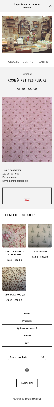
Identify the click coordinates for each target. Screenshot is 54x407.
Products (12, 62)
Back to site (27, 383)
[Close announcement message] (50, 5)
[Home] (27, 34)
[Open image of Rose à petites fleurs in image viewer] (27, 130)
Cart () (44, 62)
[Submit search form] (43, 357)
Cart (27, 342)
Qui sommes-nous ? (27, 328)
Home (27, 313)
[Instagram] (27, 370)
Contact (29, 62)
